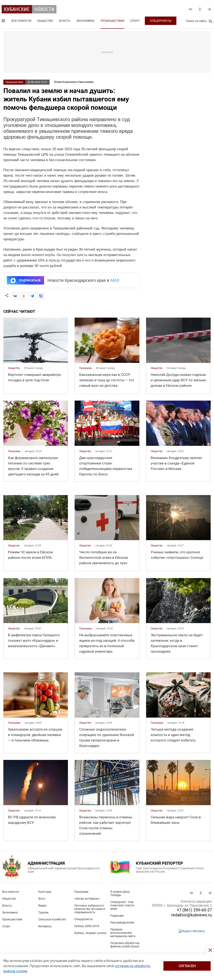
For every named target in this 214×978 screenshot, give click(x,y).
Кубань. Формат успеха (90, 933)
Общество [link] (14, 368)
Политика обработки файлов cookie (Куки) (124, 944)
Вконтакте (190, 9)
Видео (42, 905)
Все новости (21, 20)
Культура (44, 891)
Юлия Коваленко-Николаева (74, 82)
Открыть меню (4, 21)
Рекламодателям (122, 922)
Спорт (135, 20)
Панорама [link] (85, 368)
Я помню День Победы (120, 893)
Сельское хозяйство (52, 919)
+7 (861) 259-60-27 (194, 909)
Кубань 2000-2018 (86, 926)
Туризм (43, 912)
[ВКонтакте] (15, 296)
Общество (45, 20)
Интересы (45, 926)
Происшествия (112, 20)
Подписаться (29, 280)
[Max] (40, 296)
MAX (115, 280)
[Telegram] (32, 296)
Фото (41, 898)
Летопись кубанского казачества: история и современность (89, 909)
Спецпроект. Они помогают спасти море (122, 905)
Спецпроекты (160, 20)
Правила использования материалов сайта (122, 933)
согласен (187, 966)
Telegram (209, 9)
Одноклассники (200, 9)
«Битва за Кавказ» (87, 898)
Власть (64, 20)
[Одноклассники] (23, 296)
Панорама (81, 891)
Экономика (85, 20)
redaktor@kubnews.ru (191, 914)
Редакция (117, 915)
